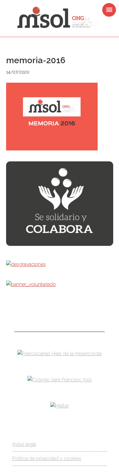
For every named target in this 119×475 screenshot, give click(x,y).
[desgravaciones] (26, 264)
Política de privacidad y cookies (46, 458)
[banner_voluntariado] (31, 284)
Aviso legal (24, 444)
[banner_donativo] (59, 244)
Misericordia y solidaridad (59, 18)
